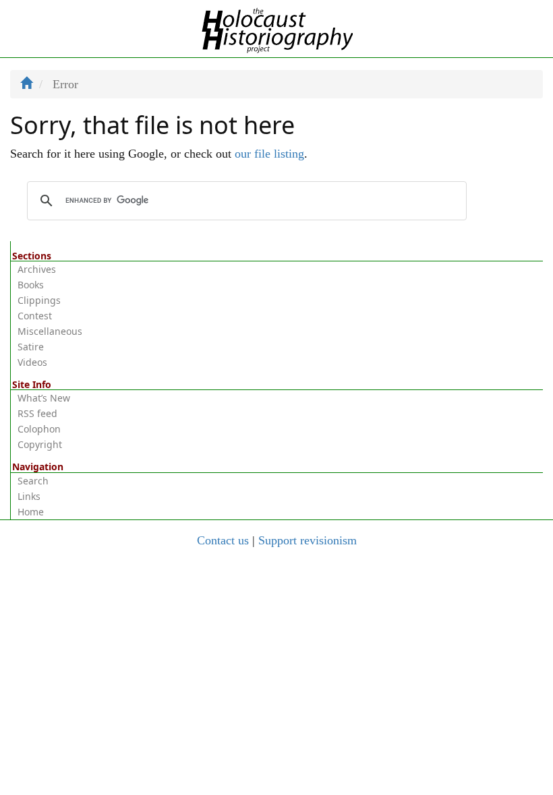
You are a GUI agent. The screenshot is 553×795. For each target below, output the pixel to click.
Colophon (39, 428)
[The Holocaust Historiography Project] (277, 27)
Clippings (39, 300)
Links (29, 496)
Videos (32, 362)
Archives (37, 269)
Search (33, 480)
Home (31, 511)
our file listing (269, 153)
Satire (31, 346)
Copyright (40, 444)
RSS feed (37, 413)
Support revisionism (307, 540)
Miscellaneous (50, 331)
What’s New (44, 397)
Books (31, 284)
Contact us (223, 540)
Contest (35, 315)
